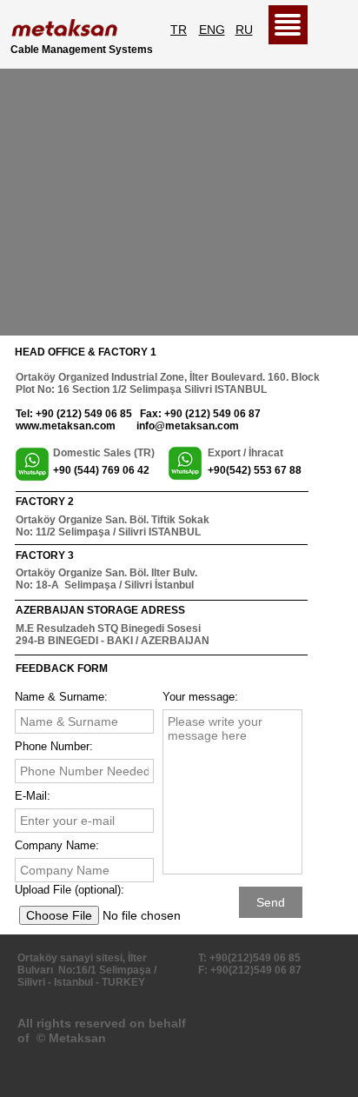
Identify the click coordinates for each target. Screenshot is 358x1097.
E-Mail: (32, 795)
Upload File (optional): (69, 889)
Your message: (200, 696)
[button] (288, 24)
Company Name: (57, 845)
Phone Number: (54, 746)
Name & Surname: (61, 696)
